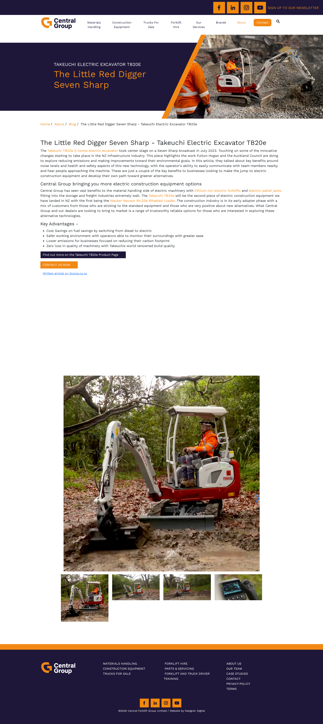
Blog (72, 124)
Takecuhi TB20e (161, 196)
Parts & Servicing (179, 668)
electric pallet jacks (265, 190)
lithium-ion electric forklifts (218, 190)
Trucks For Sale (151, 25)
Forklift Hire (176, 25)
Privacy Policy (238, 684)
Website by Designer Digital (187, 710)
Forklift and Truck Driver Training (187, 676)
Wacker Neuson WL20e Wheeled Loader (142, 201)
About (241, 22)
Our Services (199, 25)
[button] (257, 499)
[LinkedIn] (233, 8)
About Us (233, 663)
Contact (262, 22)
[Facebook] (219, 8)
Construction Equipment (121, 25)
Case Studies (237, 673)
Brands (221, 22)
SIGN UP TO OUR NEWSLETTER (293, 8)
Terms (231, 689)
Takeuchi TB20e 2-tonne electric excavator (82, 151)
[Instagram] (246, 8)
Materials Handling (94, 25)
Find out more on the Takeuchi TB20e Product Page (80, 255)
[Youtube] (260, 8)
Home (45, 124)
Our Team (234, 668)
